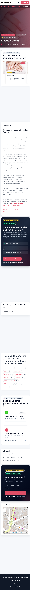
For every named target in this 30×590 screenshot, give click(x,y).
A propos (4, 577)
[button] (15, 519)
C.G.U (11, 580)
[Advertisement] (15, 104)
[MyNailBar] (7, 2)
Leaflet (13, 532)
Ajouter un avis (8, 311)
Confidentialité (24, 577)
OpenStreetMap (19, 532)
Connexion (25, 2)
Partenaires (11, 577)
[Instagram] (15, 583)
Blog (17, 577)
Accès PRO (17, 580)
